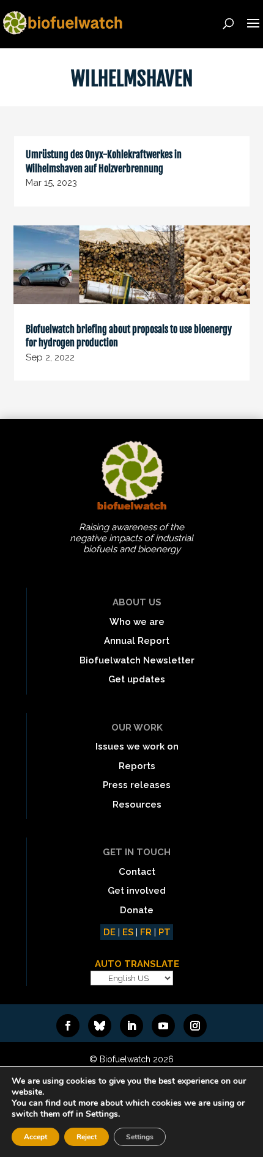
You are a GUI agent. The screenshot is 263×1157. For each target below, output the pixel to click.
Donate (137, 910)
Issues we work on (137, 746)
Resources (137, 804)
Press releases (137, 784)
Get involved (137, 890)
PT (164, 932)
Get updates (136, 679)
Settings (140, 1137)
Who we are (137, 621)
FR (146, 932)
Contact (137, 871)
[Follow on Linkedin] (131, 1025)
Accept (35, 1137)
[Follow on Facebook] (68, 1025)
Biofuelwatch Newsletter (137, 660)
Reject (86, 1137)
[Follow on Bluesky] (99, 1025)
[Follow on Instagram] (195, 1025)
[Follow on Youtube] (163, 1025)
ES (127, 932)
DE (109, 932)
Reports (137, 766)
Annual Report (136, 640)
